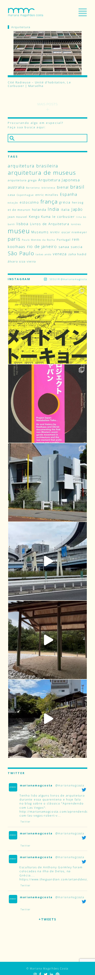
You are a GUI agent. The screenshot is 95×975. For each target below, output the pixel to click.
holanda (39, 209)
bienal (63, 187)
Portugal (64, 240)
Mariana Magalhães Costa (25, 12)
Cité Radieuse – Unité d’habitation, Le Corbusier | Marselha (39, 84)
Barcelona (33, 187)
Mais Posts (47, 104)
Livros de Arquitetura (49, 224)
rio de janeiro (42, 246)
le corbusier (63, 216)
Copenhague (25, 194)
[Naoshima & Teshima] (47, 640)
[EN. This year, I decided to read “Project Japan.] (47, 403)
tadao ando (43, 254)
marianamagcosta (36, 785)
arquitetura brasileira (33, 166)
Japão (77, 209)
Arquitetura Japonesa (59, 179)
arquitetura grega (22, 180)
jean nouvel (17, 217)
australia (16, 187)
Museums (40, 232)
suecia (76, 246)
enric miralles (46, 195)
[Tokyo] (47, 561)
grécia (64, 202)
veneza (59, 253)
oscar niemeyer (74, 232)
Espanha (68, 194)
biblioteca (48, 187)
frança (49, 201)
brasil (77, 186)
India (53, 209)
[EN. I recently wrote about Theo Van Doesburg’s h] (47, 482)
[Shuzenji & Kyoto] (47, 718)
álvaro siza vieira (22, 261)
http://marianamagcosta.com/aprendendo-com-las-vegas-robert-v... (54, 813)
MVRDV (55, 232)
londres (76, 224)
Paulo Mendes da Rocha (38, 239)
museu (19, 230)
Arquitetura (20, 27)
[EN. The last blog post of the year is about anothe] (47, 325)
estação (13, 202)
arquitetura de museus (42, 172)
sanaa (64, 246)
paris (14, 238)
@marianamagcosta (69, 785)
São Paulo (21, 253)
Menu (82, 12)
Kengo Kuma (40, 216)
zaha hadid (77, 254)
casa (11, 195)
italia (65, 209)
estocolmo (29, 202)
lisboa (22, 223)
